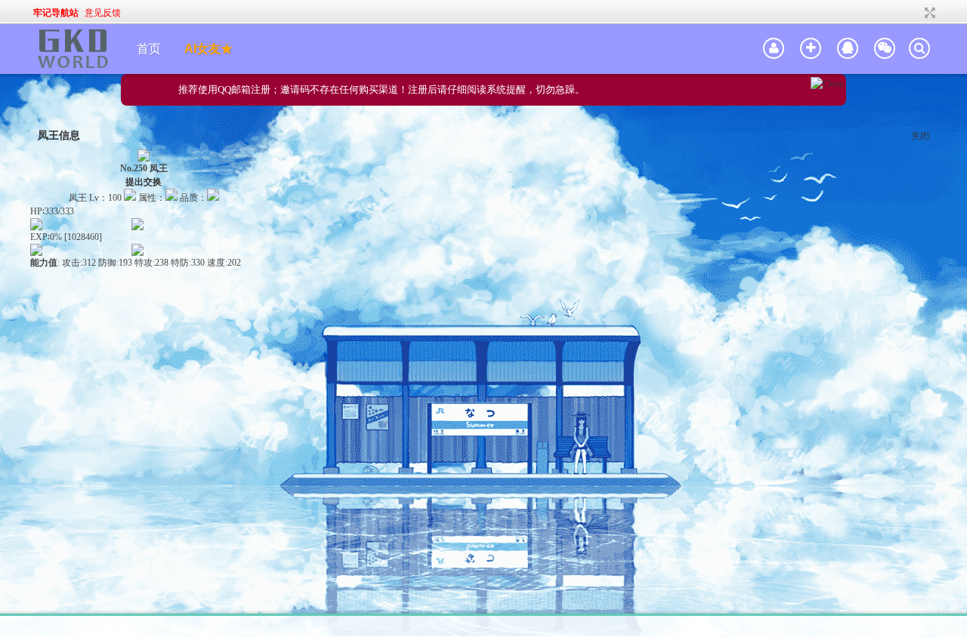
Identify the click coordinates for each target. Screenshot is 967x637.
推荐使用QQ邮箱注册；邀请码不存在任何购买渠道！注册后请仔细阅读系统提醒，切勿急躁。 (381, 89)
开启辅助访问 (915, 13)
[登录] (773, 49)
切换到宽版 (928, 13)
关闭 (920, 136)
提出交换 (143, 182)
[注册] (810, 49)
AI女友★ (208, 48)
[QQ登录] (847, 49)
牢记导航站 (56, 13)
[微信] (884, 49)
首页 (149, 48)
